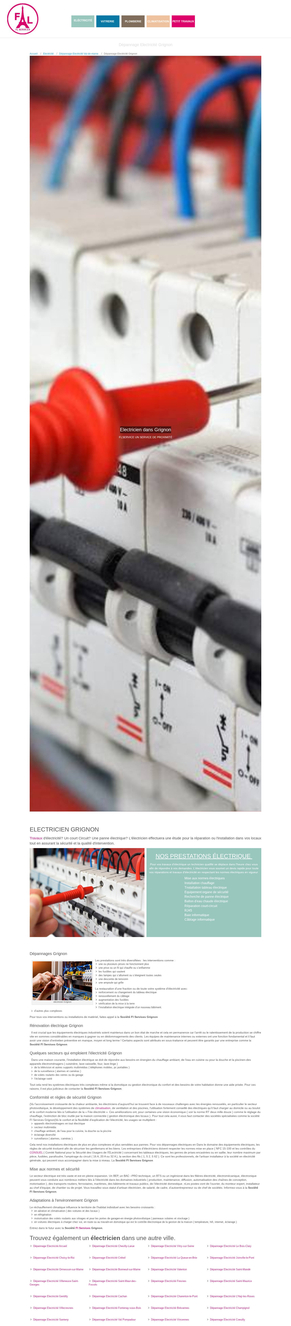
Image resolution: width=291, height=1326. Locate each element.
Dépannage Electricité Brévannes (170, 1307)
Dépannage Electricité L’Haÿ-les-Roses (232, 1296)
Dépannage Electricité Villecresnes (53, 1307)
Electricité (48, 53)
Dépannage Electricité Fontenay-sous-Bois (116, 1307)
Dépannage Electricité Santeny (51, 1319)
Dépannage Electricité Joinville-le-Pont (232, 1257)
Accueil (34, 53)
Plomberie (133, 21)
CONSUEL (36, 1152)
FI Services (83, 1228)
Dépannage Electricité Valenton (169, 1269)
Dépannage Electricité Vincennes (170, 1319)
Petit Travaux (183, 21)
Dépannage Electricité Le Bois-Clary (230, 1246)
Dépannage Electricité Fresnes (168, 1281)
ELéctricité (83, 20)
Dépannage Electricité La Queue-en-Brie (174, 1257)
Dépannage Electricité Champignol (229, 1307)
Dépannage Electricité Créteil (109, 1257)
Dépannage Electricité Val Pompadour (114, 1319)
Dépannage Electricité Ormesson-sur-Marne (58, 1269)
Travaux (36, 838)
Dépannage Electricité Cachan (109, 1296)
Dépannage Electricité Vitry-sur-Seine (172, 1246)
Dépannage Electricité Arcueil (50, 1246)
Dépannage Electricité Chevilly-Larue (113, 1246)
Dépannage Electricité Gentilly (50, 1296)
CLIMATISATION (158, 21)
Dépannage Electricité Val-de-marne (78, 53)
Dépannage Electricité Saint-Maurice (231, 1281)
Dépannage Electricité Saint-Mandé (230, 1269)
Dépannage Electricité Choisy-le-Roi (53, 1257)
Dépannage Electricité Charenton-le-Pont (174, 1296)
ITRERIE (108, 21)
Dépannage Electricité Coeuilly (227, 1319)
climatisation (102, 1108)
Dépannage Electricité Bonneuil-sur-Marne (116, 1269)
